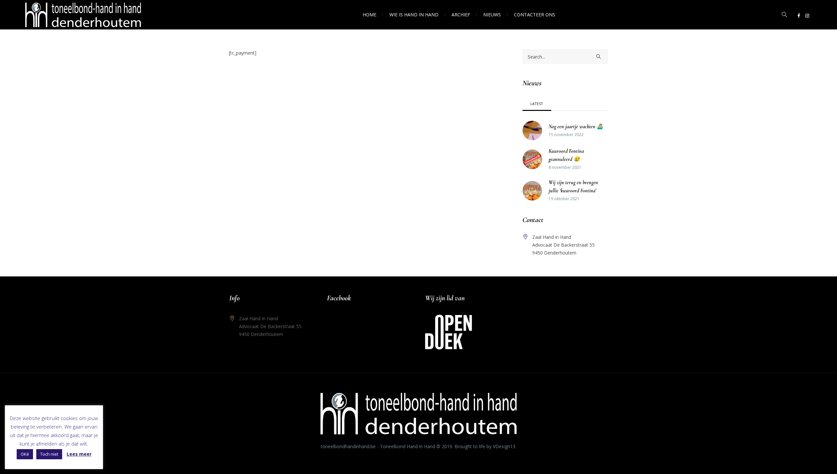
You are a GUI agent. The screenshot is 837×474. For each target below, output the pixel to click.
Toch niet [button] (49, 454)
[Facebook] (798, 15)
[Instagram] (807, 15)
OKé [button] (25, 454)
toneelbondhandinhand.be (348, 446)
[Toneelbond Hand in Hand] (418, 413)
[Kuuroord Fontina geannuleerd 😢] (532, 159)
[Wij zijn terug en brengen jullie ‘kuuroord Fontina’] (532, 190)
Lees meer (79, 454)
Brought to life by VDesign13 (484, 446)
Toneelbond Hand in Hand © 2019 (416, 446)
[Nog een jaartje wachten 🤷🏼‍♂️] (532, 130)
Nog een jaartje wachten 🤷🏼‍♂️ (576, 126)
